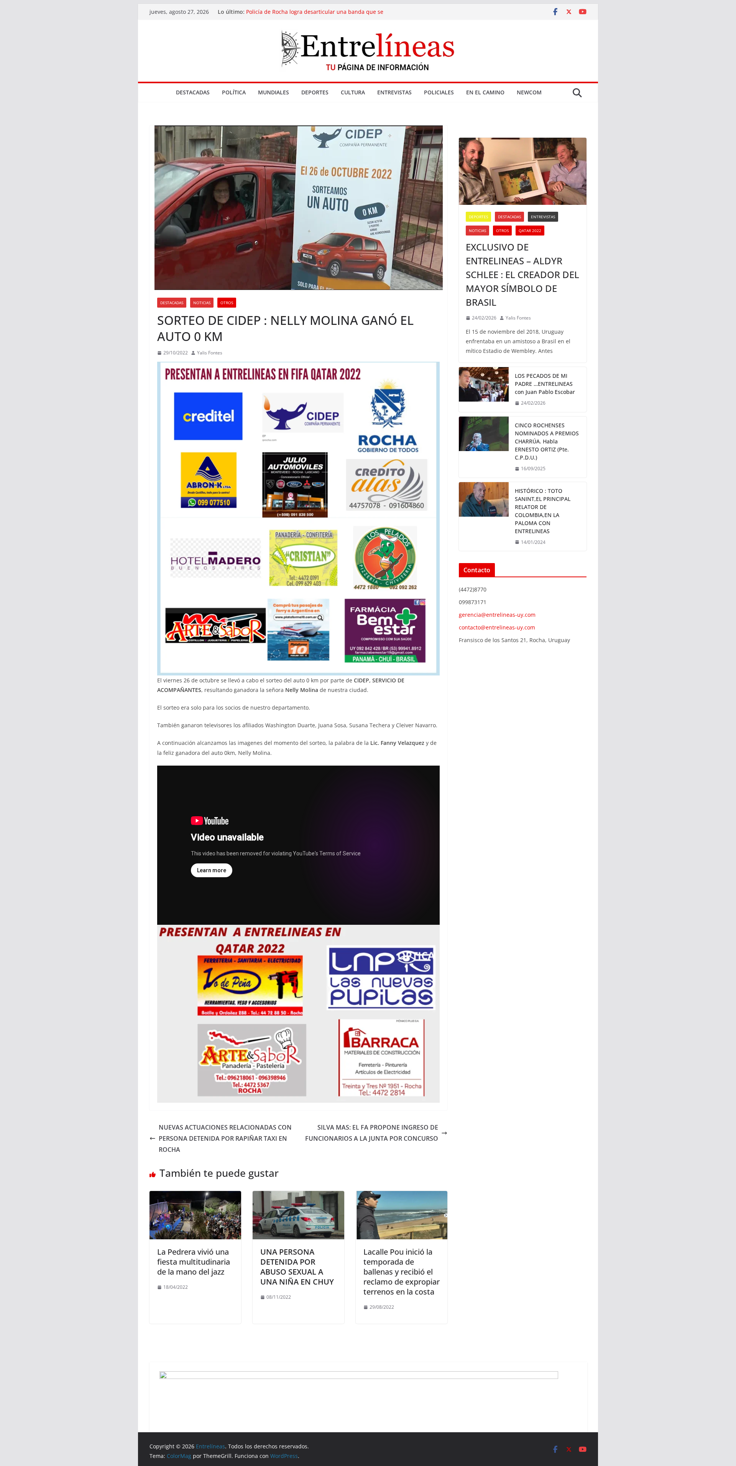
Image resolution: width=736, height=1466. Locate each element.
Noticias (201, 302)
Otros (226, 302)
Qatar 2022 (530, 230)
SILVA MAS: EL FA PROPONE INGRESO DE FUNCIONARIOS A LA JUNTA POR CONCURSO (371, 1133)
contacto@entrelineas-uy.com (497, 627)
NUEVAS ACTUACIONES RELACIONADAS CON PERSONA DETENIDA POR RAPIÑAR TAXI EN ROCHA (225, 1138)
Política (234, 92)
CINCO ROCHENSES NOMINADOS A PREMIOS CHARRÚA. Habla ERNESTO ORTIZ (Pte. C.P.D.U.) (547, 441)
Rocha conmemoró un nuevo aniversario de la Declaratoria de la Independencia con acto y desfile (321, 15)
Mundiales (273, 92)
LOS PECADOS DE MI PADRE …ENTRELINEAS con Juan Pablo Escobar (545, 383)
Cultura (353, 92)
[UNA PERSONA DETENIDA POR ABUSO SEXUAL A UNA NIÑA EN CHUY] (298, 1196)
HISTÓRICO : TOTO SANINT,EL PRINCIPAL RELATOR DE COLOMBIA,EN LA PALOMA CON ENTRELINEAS (542, 511)
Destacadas (193, 92)
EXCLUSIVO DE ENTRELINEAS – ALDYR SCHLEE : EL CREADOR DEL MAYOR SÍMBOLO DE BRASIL (522, 274)
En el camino (485, 92)
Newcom (529, 92)
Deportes (315, 92)
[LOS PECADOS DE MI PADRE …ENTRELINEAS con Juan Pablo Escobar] (484, 389)
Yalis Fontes (209, 352)
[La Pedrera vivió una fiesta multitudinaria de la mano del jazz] (195, 1196)
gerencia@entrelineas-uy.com (497, 614)
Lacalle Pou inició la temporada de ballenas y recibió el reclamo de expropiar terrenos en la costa (401, 1272)
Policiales (439, 92)
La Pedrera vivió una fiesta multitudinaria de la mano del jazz (193, 1262)
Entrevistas (394, 92)
